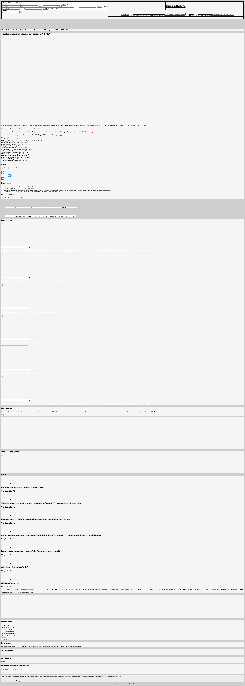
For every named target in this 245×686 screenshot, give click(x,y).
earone (71, 589)
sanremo (197, 589)
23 (4, 635)
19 (10, 633)
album (9, 589)
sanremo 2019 (204, 589)
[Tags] (6, 475)
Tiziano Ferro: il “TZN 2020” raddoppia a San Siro (20, 188)
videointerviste (22, 592)
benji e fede (18, 589)
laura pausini (146, 589)
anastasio (13, 589)
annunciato (11, 125)
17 (6, 633)
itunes (139, 589)
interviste (131, 589)
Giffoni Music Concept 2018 (10, 583)
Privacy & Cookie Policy (12, 681)
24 (6, 635)
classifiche (51, 589)
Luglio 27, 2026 (7, 491)
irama (136, 589)
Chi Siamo (216, 14)
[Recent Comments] (4, 475)
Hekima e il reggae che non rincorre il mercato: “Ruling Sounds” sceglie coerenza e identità (30, 551)
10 (6, 631)
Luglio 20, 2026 (7, 507)
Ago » (7, 639)
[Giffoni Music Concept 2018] (6, 579)
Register (9, 2)
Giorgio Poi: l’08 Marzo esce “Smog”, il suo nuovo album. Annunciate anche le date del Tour (33, 191)
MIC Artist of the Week (205, 15)
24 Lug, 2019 (7, 194)
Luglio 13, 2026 (7, 539)
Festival (81, 589)
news (179, 589)
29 (2, 637)
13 (12, 631)
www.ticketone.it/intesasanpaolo (86, 132)
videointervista (13, 592)
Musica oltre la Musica (178, 14)
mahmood (160, 589)
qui (22, 415)
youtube (32, 592)
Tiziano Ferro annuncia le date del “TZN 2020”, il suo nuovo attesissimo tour (28, 187)
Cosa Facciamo (224, 14)
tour (17, 198)
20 (12, 633)
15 (2, 633)
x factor (27, 592)
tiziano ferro (12, 198)
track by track (227, 589)
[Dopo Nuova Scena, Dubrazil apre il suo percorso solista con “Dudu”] (6, 483)
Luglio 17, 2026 (7, 523)
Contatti (231, 14)
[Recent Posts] (2, 475)
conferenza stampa (65, 589)
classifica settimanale (42, 589)
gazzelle (109, 589)
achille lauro (4, 589)
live (7, 198)
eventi (77, 589)
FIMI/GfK (98, 589)
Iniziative (188, 14)
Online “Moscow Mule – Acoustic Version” (14, 567)
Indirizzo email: (6, 669)
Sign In (4, 2)
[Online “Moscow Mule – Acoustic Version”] (6, 563)
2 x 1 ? (76, 6)
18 (8, 633)
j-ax (142, 589)
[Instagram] (4, 10)
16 (4, 633)
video (240, 589)
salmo (193, 589)
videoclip (5, 592)
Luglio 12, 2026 (7, 555)
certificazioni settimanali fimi (29, 589)
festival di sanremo (89, 589)
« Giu (3, 639)
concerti (3, 198)
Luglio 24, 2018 (7, 571)
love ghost (155, 589)
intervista (125, 589)
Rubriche (197, 14)
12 (10, 631)
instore (113, 589)
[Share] (122, 178)
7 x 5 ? (22, 8)
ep (73, 589)
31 (6, 637)
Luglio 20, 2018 (7, 586)
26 (10, 635)
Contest (191, 15)
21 (14, 633)
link (61, 135)
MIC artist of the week (169, 589)
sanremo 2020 (211, 589)
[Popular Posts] (3, 475)
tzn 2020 (20, 198)
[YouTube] (6, 10)
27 (12, 635)
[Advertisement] (122, 24)
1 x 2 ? (40, 4)
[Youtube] (4, 661)
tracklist (234, 589)
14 (14, 631)
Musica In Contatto (176, 6)
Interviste (168, 14)
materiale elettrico (122, 684)
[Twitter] (3, 10)
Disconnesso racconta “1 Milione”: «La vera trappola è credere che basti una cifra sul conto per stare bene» (36, 519)
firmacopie (104, 589)
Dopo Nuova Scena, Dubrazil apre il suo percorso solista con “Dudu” (22, 487)
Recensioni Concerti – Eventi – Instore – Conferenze (149, 15)
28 (14, 635)
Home (123, 14)
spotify (217, 589)
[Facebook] (2, 10)
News (127, 14)
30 (4, 637)
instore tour (118, 589)
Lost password (16, 2)
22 (2, 635)
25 (8, 635)
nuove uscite (187, 589)
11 (8, 631)
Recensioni (132, 14)
